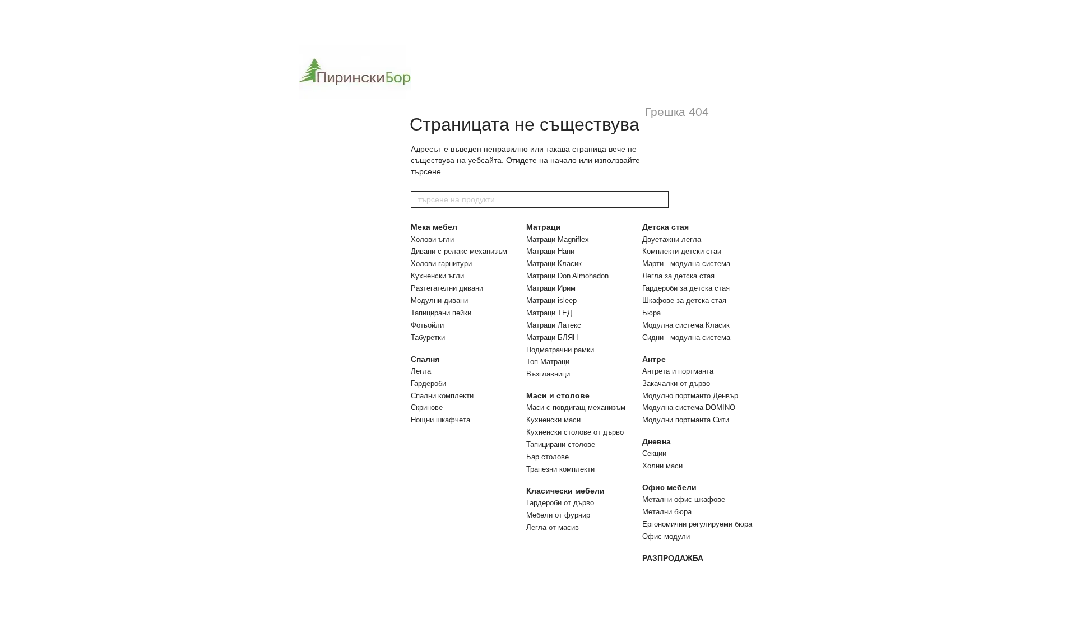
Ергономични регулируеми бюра (697, 524)
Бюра (651, 313)
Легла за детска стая (678, 276)
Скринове (427, 407)
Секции (654, 453)
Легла (421, 371)
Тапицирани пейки (441, 313)
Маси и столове (558, 395)
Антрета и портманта (677, 371)
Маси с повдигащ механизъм (575, 407)
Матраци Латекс (553, 325)
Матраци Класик (554, 263)
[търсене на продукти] (660, 199)
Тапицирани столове (560, 444)
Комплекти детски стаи (681, 251)
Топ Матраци (547, 361)
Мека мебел (434, 226)
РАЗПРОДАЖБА (672, 557)
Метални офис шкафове (683, 499)
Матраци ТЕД (549, 313)
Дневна (656, 441)
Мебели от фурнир (558, 515)
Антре (654, 359)
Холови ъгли (432, 239)
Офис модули (666, 536)
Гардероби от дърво (560, 503)
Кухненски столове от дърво (575, 432)
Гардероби (428, 383)
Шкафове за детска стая (684, 300)
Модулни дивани (439, 300)
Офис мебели (669, 487)
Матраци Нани (550, 251)
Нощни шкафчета (440, 420)
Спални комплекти (442, 396)
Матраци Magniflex (557, 239)
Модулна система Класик (686, 325)
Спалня (425, 359)
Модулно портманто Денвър (690, 396)
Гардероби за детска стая (686, 288)
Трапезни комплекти (560, 469)
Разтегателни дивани (447, 288)
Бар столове (547, 457)
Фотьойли (427, 325)
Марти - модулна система (686, 263)
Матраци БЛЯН (552, 337)
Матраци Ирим (551, 288)
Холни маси (662, 466)
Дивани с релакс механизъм (459, 251)
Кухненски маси (553, 420)
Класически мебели (565, 490)
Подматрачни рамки (560, 350)
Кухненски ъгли (437, 276)
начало (563, 160)
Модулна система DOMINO (688, 407)
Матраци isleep (551, 300)
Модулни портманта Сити (685, 420)
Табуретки (428, 337)
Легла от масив (552, 527)
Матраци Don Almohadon (567, 276)
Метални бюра (667, 512)
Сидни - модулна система (686, 337)
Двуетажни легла (671, 239)
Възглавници (548, 374)
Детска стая (665, 226)
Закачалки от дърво (676, 383)
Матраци (543, 226)
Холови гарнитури (441, 263)
